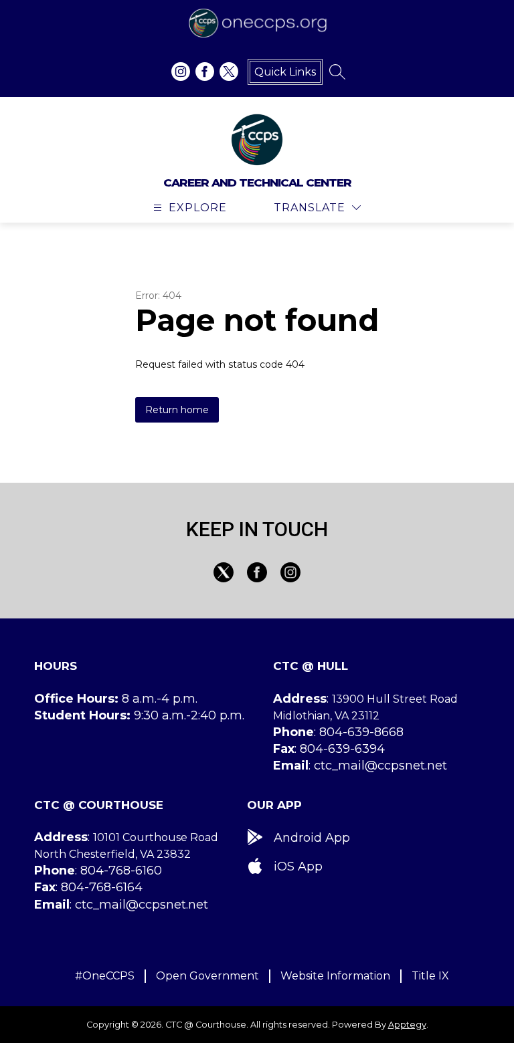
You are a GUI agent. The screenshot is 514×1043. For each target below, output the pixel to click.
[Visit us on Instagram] (180, 71)
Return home (177, 410)
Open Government (207, 975)
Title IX (430, 975)
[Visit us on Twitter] (229, 71)
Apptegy (407, 1025)
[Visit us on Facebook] (204, 71)
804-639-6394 (342, 748)
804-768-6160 (121, 870)
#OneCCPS (105, 975)
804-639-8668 (361, 732)
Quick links (285, 72)
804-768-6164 (102, 887)
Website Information (335, 975)
